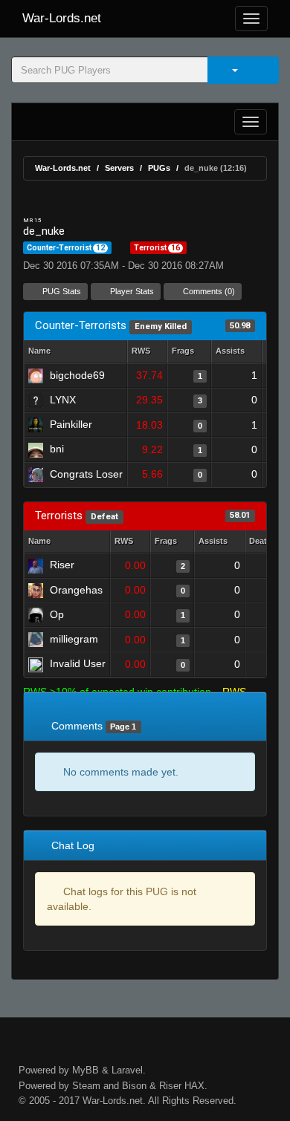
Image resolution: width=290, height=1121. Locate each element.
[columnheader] (147, 351)
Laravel (127, 1070)
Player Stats (131, 291)
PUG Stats (60, 291)
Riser (170, 1085)
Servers (119, 167)
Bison (134, 1085)
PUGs (159, 167)
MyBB (85, 1070)
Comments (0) (208, 291)
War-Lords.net (61, 18)
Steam (86, 1085)
